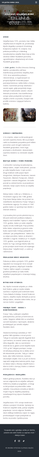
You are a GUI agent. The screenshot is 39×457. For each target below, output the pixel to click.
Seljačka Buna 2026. (11, 2)
